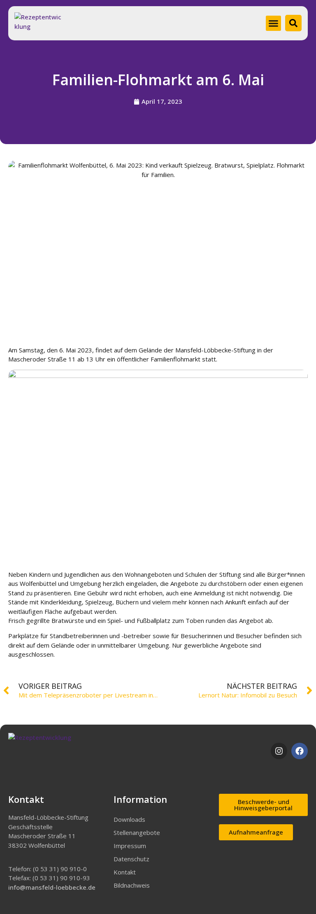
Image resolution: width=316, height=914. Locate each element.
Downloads (129, 819)
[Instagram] (279, 751)
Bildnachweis (132, 885)
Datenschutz (131, 859)
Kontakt (125, 872)
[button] (273, 23)
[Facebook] (299, 751)
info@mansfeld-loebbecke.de (51, 887)
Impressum (130, 846)
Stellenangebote (137, 832)
